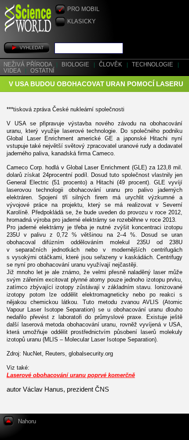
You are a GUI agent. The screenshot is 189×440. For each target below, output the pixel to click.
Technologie (153, 65)
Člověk (111, 65)
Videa (13, 71)
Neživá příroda (29, 65)
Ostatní (42, 71)
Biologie (76, 65)
